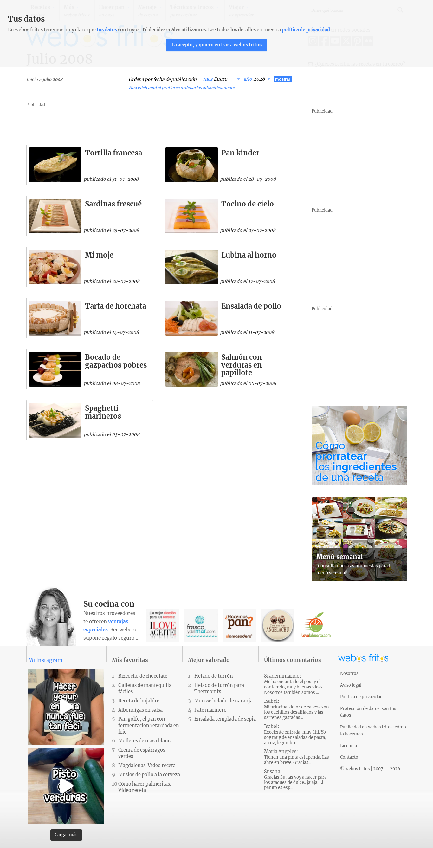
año (247, 79)
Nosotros (349, 673)
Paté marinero (210, 710)
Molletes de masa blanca (145, 741)
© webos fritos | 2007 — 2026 (370, 768)
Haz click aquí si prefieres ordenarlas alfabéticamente (182, 87)
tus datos (107, 30)
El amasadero (239, 625)
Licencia (348, 745)
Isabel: (296, 709)
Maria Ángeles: (296, 757)
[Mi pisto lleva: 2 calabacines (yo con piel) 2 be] (66, 786)
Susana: (295, 780)
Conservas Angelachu (277, 625)
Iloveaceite (162, 625)
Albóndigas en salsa (140, 710)
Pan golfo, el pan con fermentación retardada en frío (148, 725)
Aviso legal (350, 685)
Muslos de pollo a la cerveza (149, 775)
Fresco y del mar (201, 625)
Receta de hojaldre (138, 701)
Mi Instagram (45, 660)
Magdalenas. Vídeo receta (147, 765)
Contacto (349, 757)
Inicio (32, 79)
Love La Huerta (316, 625)
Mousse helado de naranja (223, 701)
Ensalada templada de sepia (225, 719)
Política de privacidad (361, 696)
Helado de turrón (213, 676)
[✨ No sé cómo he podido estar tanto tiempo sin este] (66, 707)
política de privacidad (306, 30)
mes (207, 79)
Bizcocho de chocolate (142, 676)
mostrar (282, 79)
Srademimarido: (294, 684)
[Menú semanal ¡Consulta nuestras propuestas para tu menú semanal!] (359, 579)
